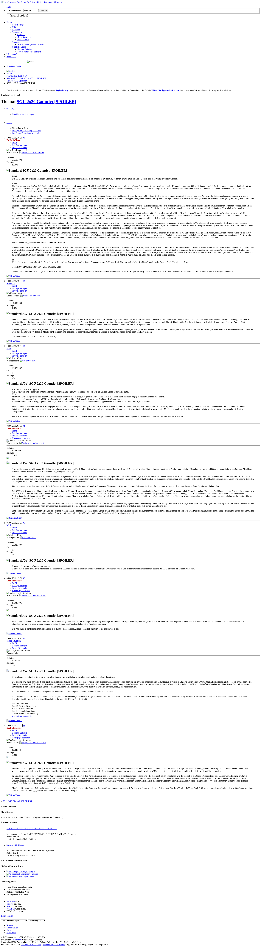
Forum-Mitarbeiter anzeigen (29, 52)
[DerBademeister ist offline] (32, 443)
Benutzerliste (23, 39)
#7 (24, 638)
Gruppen (21, 34)
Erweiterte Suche (14, 66)
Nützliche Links (19, 47)
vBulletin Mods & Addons (54, 944)
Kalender (16, 29)
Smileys (10, 904)
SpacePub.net (12, 928)
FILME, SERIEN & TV (17, 76)
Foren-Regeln (7, 916)
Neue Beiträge (18, 25)
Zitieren (18, 276)
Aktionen (16, 42)
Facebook (35, 874)
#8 (24, 725)
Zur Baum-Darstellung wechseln (26, 133)
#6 (24, 578)
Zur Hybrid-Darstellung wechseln (26, 130)
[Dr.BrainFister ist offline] (31, 152)
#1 (24, 138)
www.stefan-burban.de (22, 716)
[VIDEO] (11, 909)
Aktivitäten (11, 56)
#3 (24, 346)
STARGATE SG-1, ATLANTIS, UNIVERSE (27, 78)
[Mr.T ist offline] (28, 361)
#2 (24, 281)
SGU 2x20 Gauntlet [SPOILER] (46, 101)
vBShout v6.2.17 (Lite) (31, 944)
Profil (14, 142)
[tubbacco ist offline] (30, 296)
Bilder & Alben (24, 37)
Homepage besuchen (21, 438)
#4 (24, 426)
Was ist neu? (12, 54)
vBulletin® (16, 940)
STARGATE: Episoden (17, 81)
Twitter (31, 876)
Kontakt (10, 925)
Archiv (10, 930)
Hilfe (9, 7)
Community (17, 32)
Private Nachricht (19, 147)
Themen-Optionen (12, 109)
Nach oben (11, 932)
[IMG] (9, 906)
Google (32, 871)
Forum (9, 22)
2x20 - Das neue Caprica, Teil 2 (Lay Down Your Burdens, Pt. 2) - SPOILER (32, 829)
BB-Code (11, 901)
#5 (24, 523)
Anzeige (9, 123)
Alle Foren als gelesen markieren (31, 44)
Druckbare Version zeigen (23, 114)
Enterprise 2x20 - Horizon (15, 845)
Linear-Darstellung (20, 128)
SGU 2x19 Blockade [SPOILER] (17, 801)
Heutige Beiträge (24, 49)
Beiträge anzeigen (19, 145)
